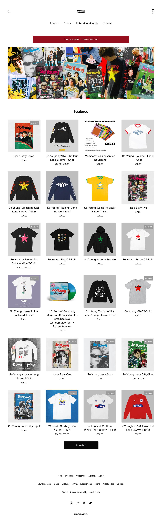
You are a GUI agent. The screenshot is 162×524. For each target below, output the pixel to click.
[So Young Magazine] (81, 12)
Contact (107, 23)
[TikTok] (78, 503)
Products (69, 475)
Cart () (101, 475)
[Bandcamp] (90, 503)
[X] (84, 503)
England (121, 483)
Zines (56, 483)
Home (59, 475)
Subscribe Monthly (87, 23)
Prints (97, 483)
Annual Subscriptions (82, 483)
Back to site (95, 491)
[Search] (9, 11)
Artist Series (108, 483)
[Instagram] (71, 503)
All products (81, 445)
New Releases (44, 483)
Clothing (65, 483)
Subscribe (80, 475)
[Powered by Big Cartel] (81, 514)
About (67, 23)
